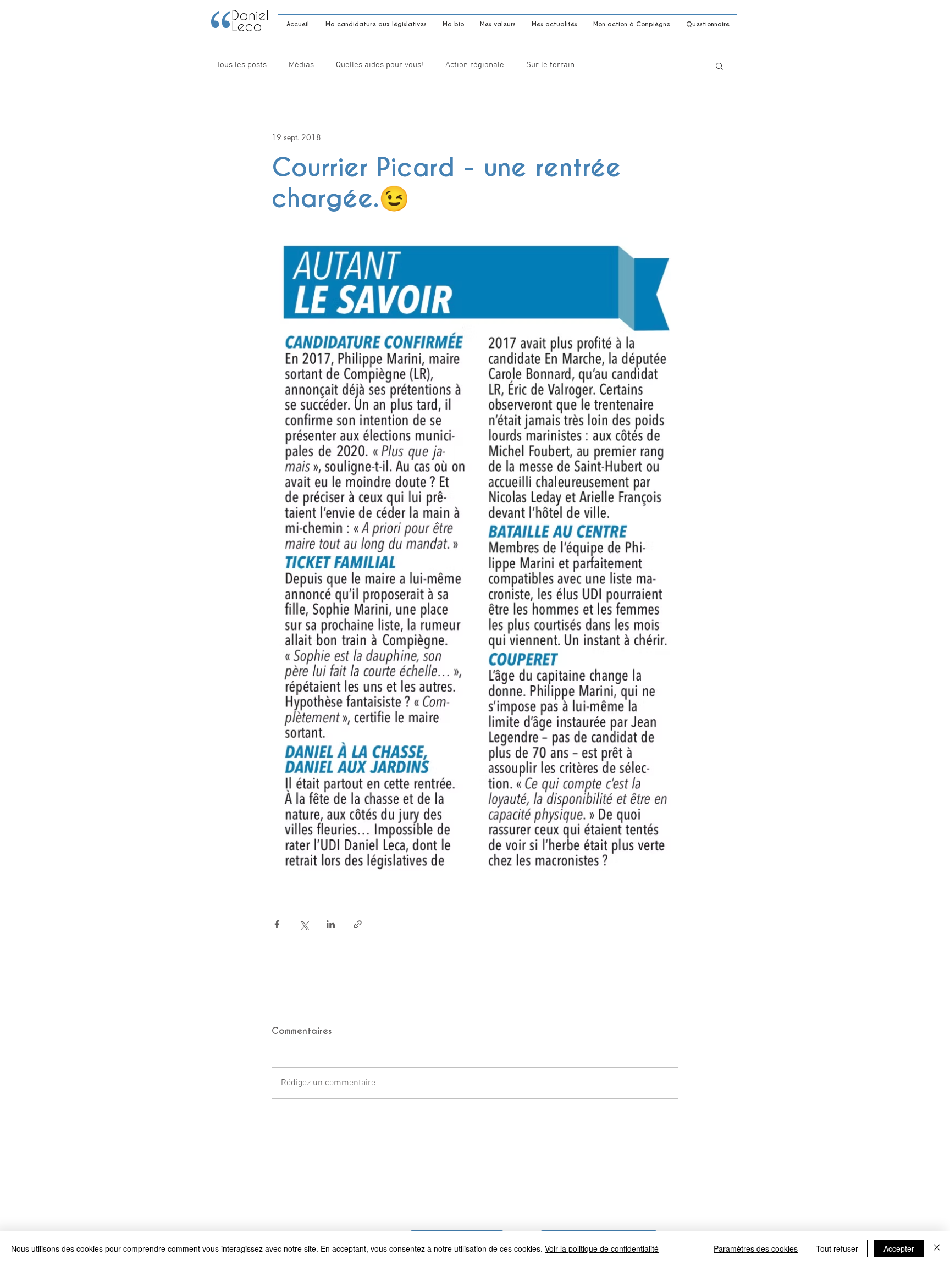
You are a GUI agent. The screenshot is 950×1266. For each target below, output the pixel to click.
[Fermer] (936, 1248)
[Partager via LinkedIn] (330, 924)
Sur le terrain (550, 65)
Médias (301, 65)
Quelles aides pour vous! (379, 65)
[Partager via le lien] (357, 924)
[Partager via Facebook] (277, 924)
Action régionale (474, 65)
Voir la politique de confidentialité (602, 1248)
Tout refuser (837, 1248)
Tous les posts (242, 65)
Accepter (898, 1248)
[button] (719, 65)
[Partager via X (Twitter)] (304, 924)
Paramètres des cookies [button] (756, 1248)
